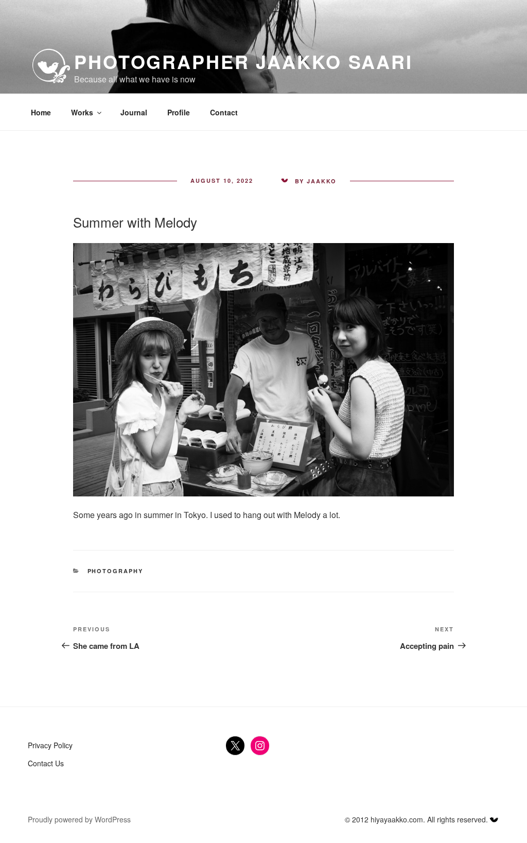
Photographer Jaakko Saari (243, 61)
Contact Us (46, 763)
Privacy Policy (50, 745)
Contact (224, 112)
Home (41, 112)
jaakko (322, 181)
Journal (133, 112)
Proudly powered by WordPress (79, 819)
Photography (115, 571)
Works (82, 112)
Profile (178, 112)
